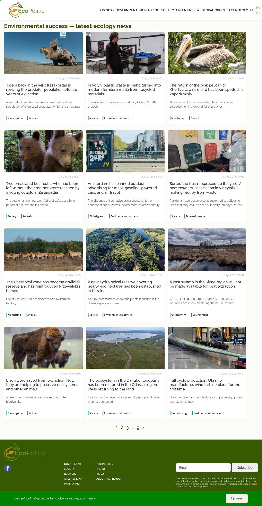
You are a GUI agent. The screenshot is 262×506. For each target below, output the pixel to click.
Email (183, 467)
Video (100, 473)
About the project (108, 478)
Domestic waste (195, 216)
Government (126, 10)
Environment (200, 314)
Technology (237, 10)
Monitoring (149, 10)
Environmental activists (118, 314)
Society (167, 10)
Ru (258, 8)
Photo (100, 469)
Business (106, 10)
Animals (33, 118)
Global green (213, 10)
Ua (258, 13)
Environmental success (117, 118)
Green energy (188, 10)
